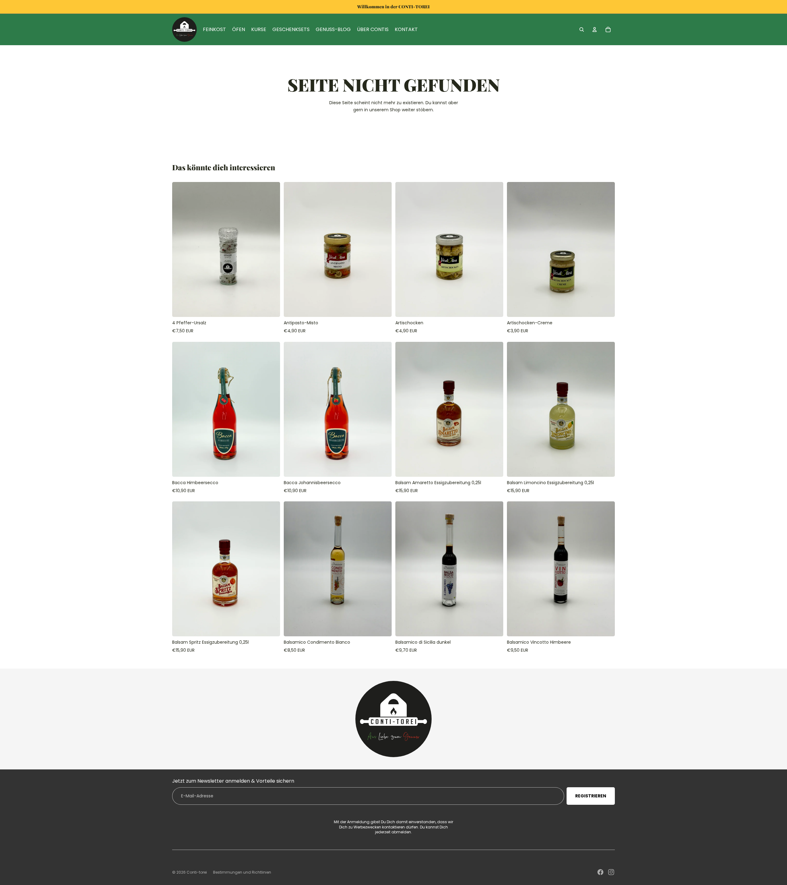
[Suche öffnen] (581, 29)
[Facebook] (600, 872)
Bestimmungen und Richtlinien (242, 872)
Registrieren (590, 796)
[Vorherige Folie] (181, 249)
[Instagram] (611, 872)
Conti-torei (197, 872)
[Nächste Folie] (271, 249)
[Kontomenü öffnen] (594, 29)
